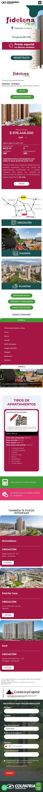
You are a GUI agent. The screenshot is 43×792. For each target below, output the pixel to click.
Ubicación (24, 222)
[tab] (21, 320)
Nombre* (7, 707)
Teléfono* (7, 742)
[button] (40, 2)
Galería (24, 253)
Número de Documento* (13, 733)
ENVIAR (9, 773)
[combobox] (8, 746)
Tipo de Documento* (12, 725)
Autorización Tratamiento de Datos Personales (19, 764)
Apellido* (7, 715)
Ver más (22, 177)
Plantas (24, 286)
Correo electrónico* (11, 751)
